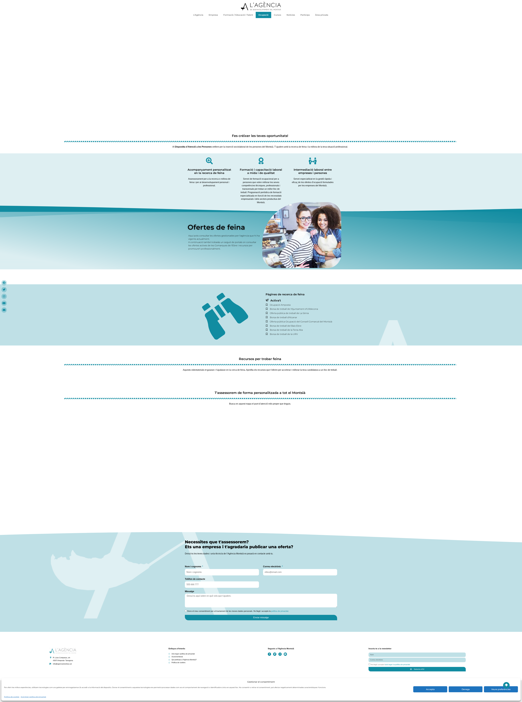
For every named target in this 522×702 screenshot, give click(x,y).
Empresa (213, 15)
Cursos (277, 15)
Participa (305, 15)
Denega (466, 689)
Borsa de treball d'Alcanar (283, 317)
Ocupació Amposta (280, 305)
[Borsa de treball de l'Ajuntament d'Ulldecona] (267, 309)
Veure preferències (501, 689)
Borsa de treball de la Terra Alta (286, 330)
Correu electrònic (272, 566)
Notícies (291, 15)
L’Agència (198, 15)
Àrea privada (322, 15)
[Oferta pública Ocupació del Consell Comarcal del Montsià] (267, 321)
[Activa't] (267, 300)
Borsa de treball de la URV (284, 334)
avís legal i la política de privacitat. (397, 665)
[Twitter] (4, 289)
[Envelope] (4, 310)
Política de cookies (11, 697)
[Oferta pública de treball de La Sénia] (267, 313)
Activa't (275, 300)
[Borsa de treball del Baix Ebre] (267, 326)
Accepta (430, 689)
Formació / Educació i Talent (238, 15)
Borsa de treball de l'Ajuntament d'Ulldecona (294, 309)
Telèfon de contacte (195, 579)
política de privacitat (279, 611)
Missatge (189, 591)
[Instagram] (4, 296)
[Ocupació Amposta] (267, 305)
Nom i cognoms (193, 566)
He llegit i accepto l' (390, 665)
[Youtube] (4, 303)
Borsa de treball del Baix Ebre (285, 326)
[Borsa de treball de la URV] (267, 334)
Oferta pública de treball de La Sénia (289, 313)
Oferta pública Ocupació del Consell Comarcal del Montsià (301, 321)
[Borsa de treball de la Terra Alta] (267, 330)
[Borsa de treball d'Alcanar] (267, 317)
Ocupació (263, 15)
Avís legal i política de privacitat (33, 697)
